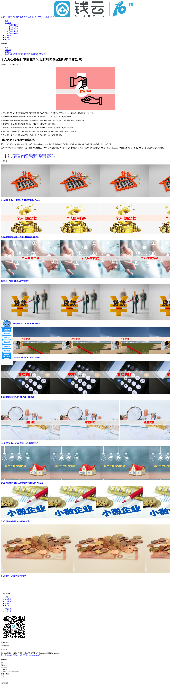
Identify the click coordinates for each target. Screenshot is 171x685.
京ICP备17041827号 (7, 655)
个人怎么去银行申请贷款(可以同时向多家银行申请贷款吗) (25, 54)
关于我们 (8, 605)
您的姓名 (4, 665)
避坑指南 (8, 52)
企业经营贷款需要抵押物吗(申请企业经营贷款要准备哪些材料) (33, 157)
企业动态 (8, 603)
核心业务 (8, 599)
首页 (6, 48)
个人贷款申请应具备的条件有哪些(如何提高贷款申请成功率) (32, 155)
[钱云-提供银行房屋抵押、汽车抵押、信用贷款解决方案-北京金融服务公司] (67, 17)
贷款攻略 (8, 50)
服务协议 (8, 611)
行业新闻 (8, 601)
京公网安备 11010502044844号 (29, 655)
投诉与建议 (5, 674)
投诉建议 (8, 609)
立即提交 (4, 683)
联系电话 (4, 669)
